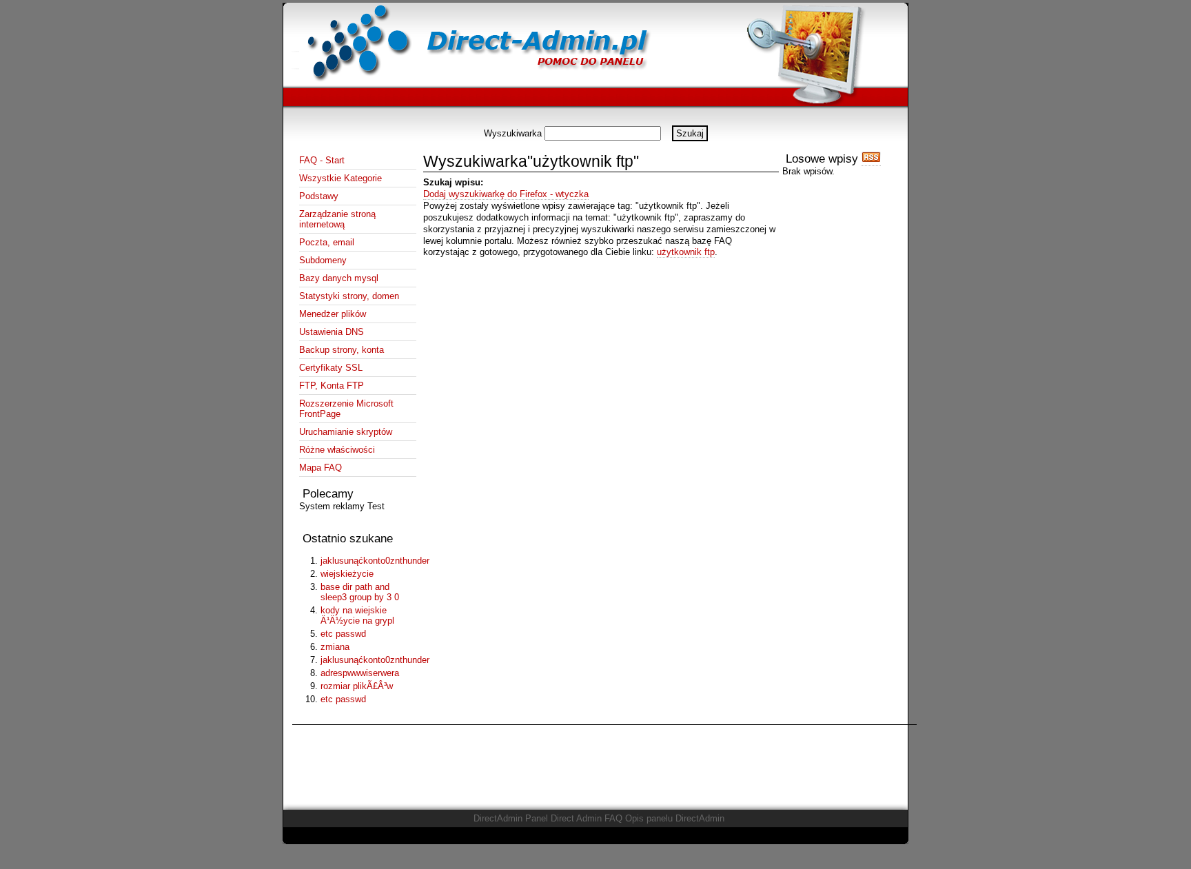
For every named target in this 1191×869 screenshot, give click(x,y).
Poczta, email (326, 242)
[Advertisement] (595, 120)
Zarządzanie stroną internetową (337, 219)
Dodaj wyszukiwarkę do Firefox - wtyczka (506, 194)
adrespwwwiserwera (359, 673)
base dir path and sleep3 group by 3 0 (359, 592)
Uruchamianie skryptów (345, 432)
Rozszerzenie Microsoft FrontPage (346, 408)
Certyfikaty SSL (331, 367)
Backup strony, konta (341, 350)
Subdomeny (323, 260)
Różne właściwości (337, 449)
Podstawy (318, 196)
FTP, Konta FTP (331, 385)
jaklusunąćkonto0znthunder (366, 560)
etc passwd (343, 633)
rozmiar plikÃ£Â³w (356, 686)
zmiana (334, 647)
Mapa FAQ (320, 467)
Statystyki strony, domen (349, 296)
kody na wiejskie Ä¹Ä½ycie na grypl (357, 615)
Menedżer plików (332, 314)
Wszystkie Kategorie (340, 178)
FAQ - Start (322, 160)
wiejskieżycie (347, 574)
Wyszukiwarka (513, 133)
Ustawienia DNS (331, 332)
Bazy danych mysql (338, 278)
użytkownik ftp (686, 252)
